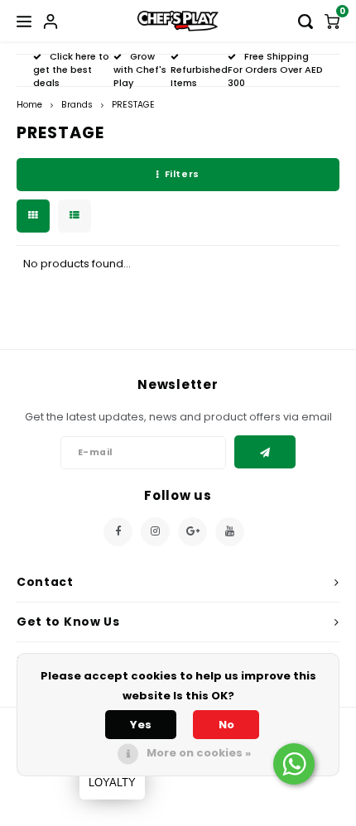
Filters (182, 173)
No (226, 724)
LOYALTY (112, 782)
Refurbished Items (199, 76)
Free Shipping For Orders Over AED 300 (275, 69)
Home (29, 104)
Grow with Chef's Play (139, 69)
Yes (141, 724)
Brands (77, 104)
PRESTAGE (133, 104)
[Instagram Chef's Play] (155, 531)
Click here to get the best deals (71, 69)
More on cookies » (199, 753)
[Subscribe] (265, 451)
